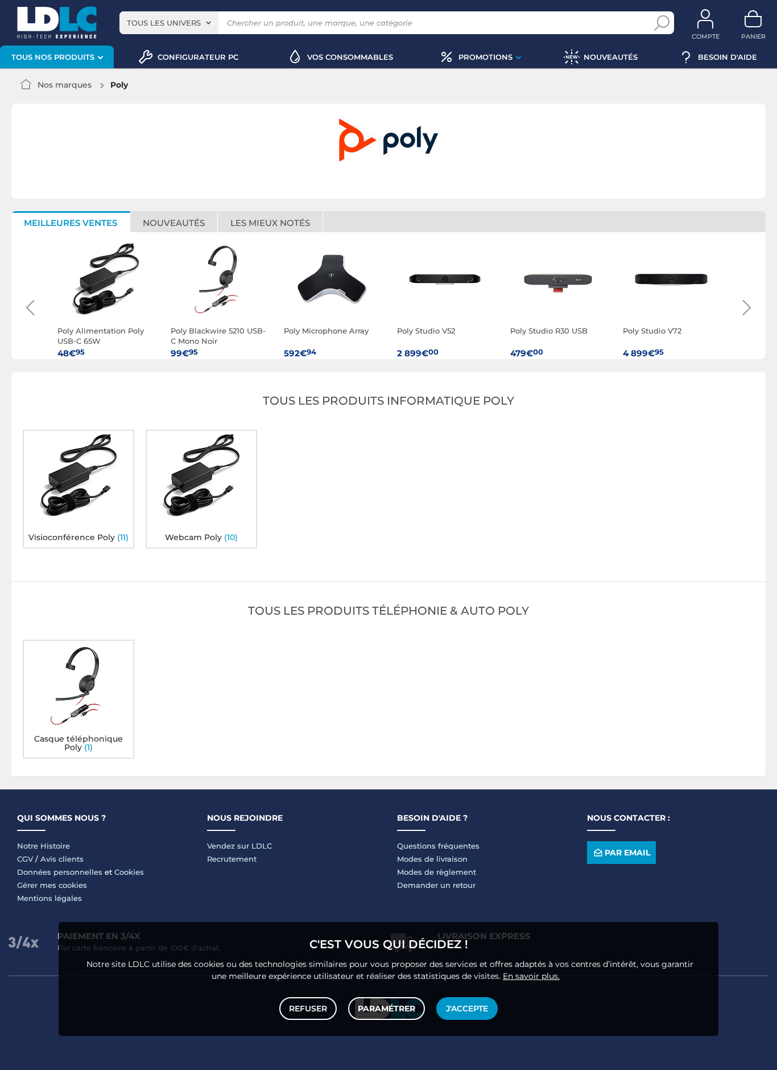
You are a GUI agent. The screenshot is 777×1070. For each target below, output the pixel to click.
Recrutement (232, 858)
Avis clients (62, 858)
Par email (627, 852)
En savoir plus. (531, 976)
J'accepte (467, 1008)
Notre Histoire (43, 845)
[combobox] (168, 22)
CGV (25, 858)
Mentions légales (49, 898)
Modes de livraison (432, 858)
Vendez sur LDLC (239, 845)
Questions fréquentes (438, 845)
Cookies (129, 871)
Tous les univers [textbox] (164, 22)
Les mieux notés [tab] (270, 222)
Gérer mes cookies (52, 885)
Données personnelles (59, 871)
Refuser (308, 1008)
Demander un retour (436, 885)
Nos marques (65, 85)
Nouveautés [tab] (174, 222)
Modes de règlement (436, 871)
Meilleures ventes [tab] (70, 222)
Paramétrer (386, 1008)
